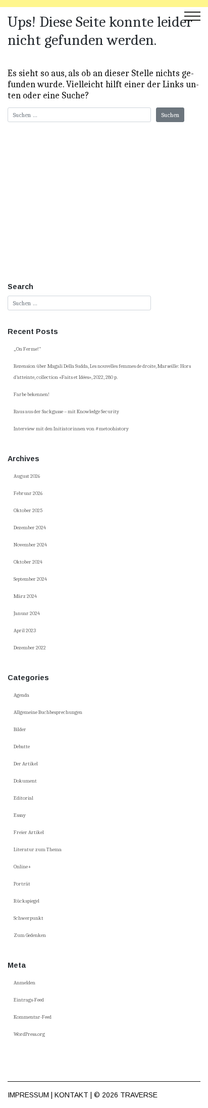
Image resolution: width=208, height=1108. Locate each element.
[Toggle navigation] (192, 16)
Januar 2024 (27, 614)
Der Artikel (26, 764)
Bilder (20, 730)
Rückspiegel (26, 901)
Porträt (22, 884)
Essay (20, 815)
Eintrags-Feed (29, 1000)
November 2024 (30, 545)
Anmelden (24, 983)
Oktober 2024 (28, 562)
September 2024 (30, 579)
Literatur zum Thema (38, 850)
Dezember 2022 (30, 648)
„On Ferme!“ (27, 349)
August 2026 (27, 476)
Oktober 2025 (28, 511)
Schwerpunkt (28, 918)
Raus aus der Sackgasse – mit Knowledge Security (66, 412)
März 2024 (25, 596)
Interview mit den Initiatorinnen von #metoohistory (71, 429)
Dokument (25, 781)
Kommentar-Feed (32, 1017)
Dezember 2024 (30, 528)
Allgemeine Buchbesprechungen (48, 712)
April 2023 (25, 631)
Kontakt (71, 1095)
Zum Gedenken (30, 935)
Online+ (22, 867)
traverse (139, 1095)
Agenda (21, 695)
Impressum (28, 1095)
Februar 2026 (28, 493)
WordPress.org (29, 1034)
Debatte (22, 747)
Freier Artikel (29, 832)
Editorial (23, 798)
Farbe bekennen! (31, 395)
